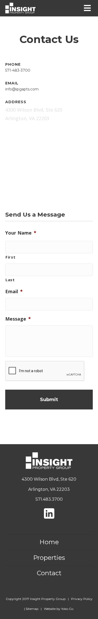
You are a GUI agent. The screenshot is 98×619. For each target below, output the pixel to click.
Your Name (20, 233)
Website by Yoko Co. (59, 609)
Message (18, 319)
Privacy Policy (82, 599)
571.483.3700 (49, 499)
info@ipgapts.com (22, 89)
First (10, 257)
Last (10, 279)
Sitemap (32, 609)
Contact (49, 573)
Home (49, 542)
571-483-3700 (17, 70)
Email (14, 292)
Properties (49, 557)
